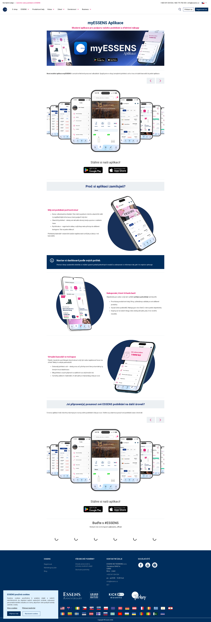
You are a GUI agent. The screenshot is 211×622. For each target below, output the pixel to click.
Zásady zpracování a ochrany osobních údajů (83, 565)
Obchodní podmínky (82, 570)
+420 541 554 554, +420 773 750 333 (173, 3)
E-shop (14, 9)
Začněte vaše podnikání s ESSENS (28, 3)
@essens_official (115, 527)
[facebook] (141, 565)
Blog (45, 571)
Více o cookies (12, 608)
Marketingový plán (50, 568)
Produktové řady (38, 9)
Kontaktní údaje (8, 3)
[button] (160, 81)
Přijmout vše (13, 614)
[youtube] (148, 565)
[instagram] (154, 565)
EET (108, 585)
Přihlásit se (188, 9)
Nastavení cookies (31, 614)
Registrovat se (201, 9)
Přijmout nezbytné (28, 608)
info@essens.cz (193, 3)
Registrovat (48, 564)
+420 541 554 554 (113, 574)
